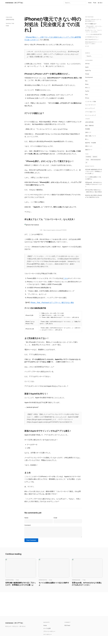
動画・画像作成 (89, 125)
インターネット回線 (90, 101)
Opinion (95, 156)
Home (89, 2)
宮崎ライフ (88, 132)
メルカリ (87, 118)
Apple (87, 67)
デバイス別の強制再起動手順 (94, 34)
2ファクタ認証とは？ (91, 23)
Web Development (95, 159)
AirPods (87, 63)
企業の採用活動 (89, 122)
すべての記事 (47, 628)
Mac (86, 81)
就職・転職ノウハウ (90, 136)
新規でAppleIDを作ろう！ (92, 39)
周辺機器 (87, 129)
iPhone (87, 98)
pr (86, 162)
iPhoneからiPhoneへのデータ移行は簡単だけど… (93, 20)
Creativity (88, 156)
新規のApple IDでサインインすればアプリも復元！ (93, 42)
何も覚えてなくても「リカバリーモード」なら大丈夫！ (93, 31)
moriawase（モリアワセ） (14, 3)
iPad (86, 94)
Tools (87, 159)
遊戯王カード (88, 149)
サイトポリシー (47, 634)
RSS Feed (67, 625)
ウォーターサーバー (90, 105)
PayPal (87, 91)
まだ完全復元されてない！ (92, 37)
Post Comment (31, 540)
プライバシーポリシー (49, 631)
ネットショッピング (90, 115)
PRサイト (87, 87)
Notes (87, 84)
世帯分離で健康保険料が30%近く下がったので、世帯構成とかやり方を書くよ (93, 171)
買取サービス (88, 146)
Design (87, 74)
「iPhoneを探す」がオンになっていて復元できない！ (93, 27)
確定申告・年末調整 (90, 142)
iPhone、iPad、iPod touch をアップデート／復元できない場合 (52, 302)
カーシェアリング (90, 108)
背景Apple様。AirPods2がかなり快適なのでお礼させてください (93, 184)
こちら (65, 278)
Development (89, 77)
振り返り (100, 2)
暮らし (87, 139)
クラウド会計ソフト (90, 111)
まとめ (87, 46)
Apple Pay (88, 70)
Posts (94, 2)
